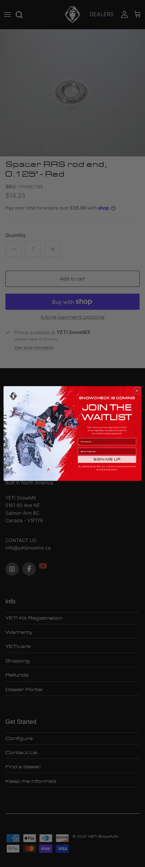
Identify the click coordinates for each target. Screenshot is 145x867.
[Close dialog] (137, 391)
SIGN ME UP (106, 459)
